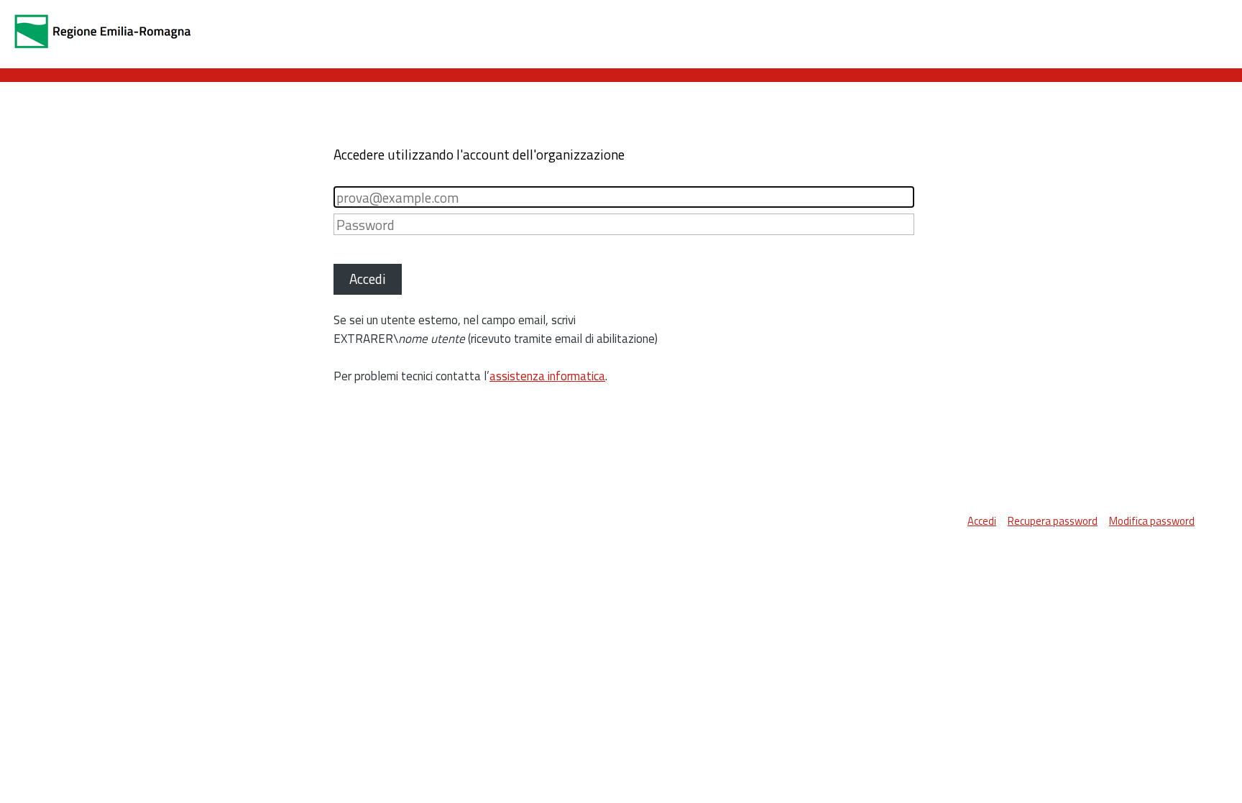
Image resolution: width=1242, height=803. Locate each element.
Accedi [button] (367, 278)
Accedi (981, 521)
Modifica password (1152, 521)
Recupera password (1053, 521)
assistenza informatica (547, 376)
